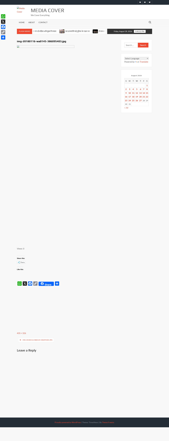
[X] (3, 21)
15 (147, 93)
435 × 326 (21, 333)
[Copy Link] (3, 32)
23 (126, 100)
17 (129, 96)
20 (140, 96)
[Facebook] (3, 27)
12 (137, 93)
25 (133, 100)
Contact (43, 22)
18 (133, 96)
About (31, 22)
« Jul (126, 107)
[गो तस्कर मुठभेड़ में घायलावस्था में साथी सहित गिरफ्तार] (90, 31)
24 (129, 100)
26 (137, 100)
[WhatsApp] (3, 16)
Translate (144, 62)
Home (22, 22)
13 (140, 93)
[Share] (3, 37)
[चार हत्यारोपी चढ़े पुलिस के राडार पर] (57, 31)
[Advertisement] (67, 306)
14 (144, 93)
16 (126, 96)
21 (144, 96)
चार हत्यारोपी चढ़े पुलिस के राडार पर (72, 31)
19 (137, 96)
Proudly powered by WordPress (68, 422)
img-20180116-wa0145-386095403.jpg (37, 340)
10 (129, 93)
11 (133, 93)
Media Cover (47, 10)
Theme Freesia (108, 422)
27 (140, 100)
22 (147, 96)
